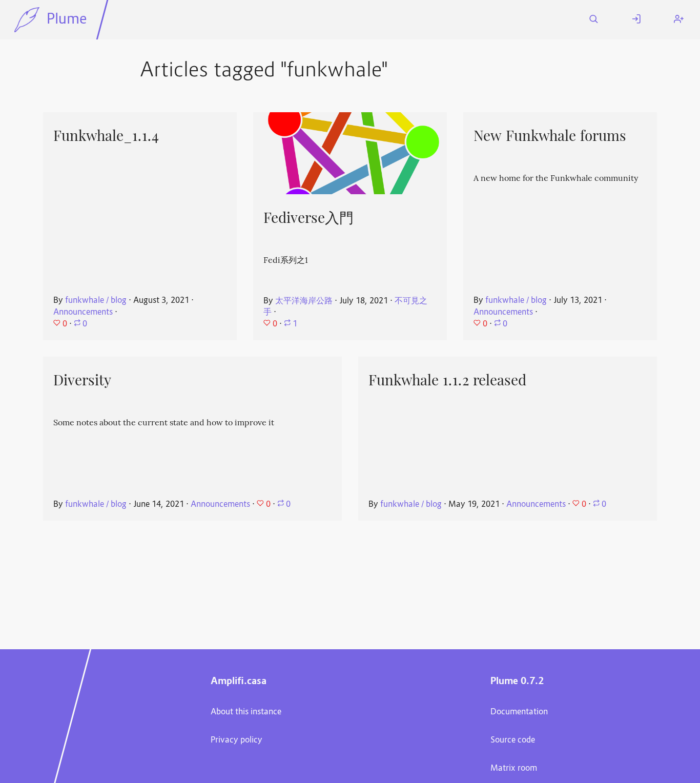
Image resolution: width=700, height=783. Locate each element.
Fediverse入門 (308, 218)
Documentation (519, 712)
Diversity (82, 380)
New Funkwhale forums (549, 136)
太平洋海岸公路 (304, 301)
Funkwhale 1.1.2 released (447, 380)
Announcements (83, 312)
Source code (512, 740)
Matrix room (513, 768)
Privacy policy (236, 740)
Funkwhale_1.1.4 (106, 136)
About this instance (246, 712)
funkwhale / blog (96, 300)
